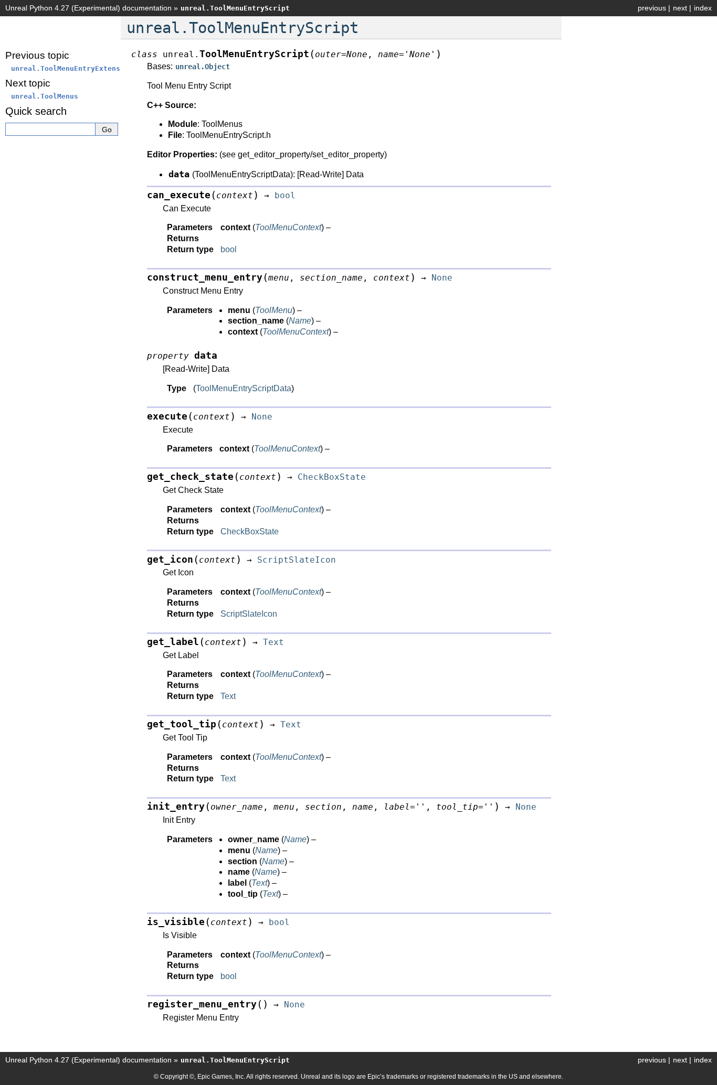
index (703, 8)
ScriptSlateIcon (248, 613)
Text (228, 696)
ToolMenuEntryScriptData (243, 388)
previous (652, 8)
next (680, 8)
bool (228, 249)
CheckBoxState (249, 531)
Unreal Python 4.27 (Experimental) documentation (88, 8)
